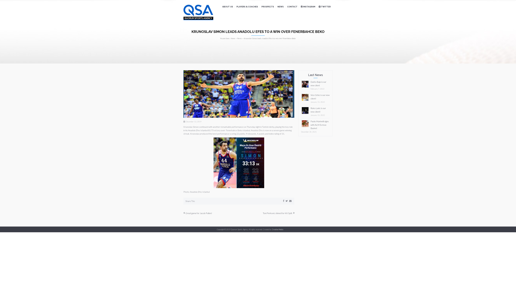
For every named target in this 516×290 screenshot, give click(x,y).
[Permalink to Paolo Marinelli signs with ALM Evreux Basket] (305, 123)
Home (233, 38)
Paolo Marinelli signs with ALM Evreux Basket (320, 124)
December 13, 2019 (193, 122)
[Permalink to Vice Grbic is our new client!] (305, 97)
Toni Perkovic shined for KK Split (277, 213)
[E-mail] (290, 201)
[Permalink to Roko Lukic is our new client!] (305, 110)
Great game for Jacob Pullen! (198, 213)
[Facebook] (283, 201)
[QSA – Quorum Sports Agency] (198, 12)
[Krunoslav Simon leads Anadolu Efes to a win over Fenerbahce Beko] (238, 94)
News (239, 38)
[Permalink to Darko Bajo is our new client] (305, 84)
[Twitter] (287, 201)
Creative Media (277, 229)
